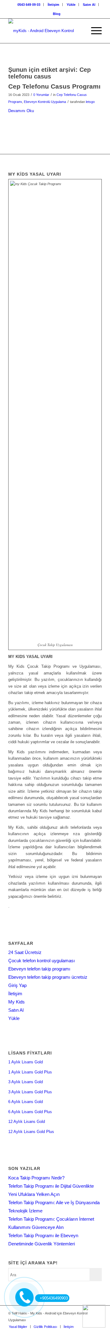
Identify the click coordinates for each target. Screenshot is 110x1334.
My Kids (16, 1001)
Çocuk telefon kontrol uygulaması (41, 960)
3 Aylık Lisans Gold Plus (30, 1092)
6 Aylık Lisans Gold (25, 1101)
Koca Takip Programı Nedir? (36, 1177)
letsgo (90, 102)
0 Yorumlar (41, 95)
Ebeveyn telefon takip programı (39, 968)
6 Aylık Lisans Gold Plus (30, 1111)
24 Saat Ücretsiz (25, 952)
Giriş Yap (17, 985)
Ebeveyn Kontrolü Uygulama (45, 102)
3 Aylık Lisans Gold (25, 1082)
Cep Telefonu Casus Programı (54, 86)
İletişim (53, 4)
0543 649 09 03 (28, 4)
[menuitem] (29, 4)
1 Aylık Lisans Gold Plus (30, 1072)
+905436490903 (54, 1298)
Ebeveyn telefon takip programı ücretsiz (47, 977)
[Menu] (93, 31)
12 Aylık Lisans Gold (26, 1121)
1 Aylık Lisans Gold (25, 1062)
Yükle (71, 4)
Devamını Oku (21, 110)
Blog (57, 14)
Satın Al (89, 4)
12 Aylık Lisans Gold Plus (31, 1131)
